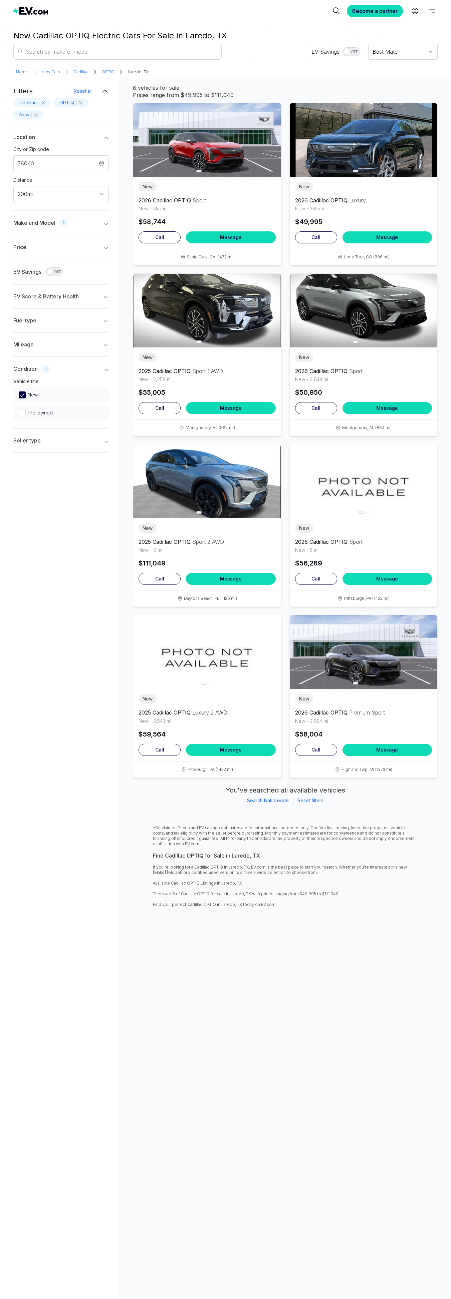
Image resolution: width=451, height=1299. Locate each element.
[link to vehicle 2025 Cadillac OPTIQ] (207, 310)
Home (22, 71)
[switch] (351, 51)
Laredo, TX (138, 71)
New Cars (50, 71)
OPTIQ (108, 71)
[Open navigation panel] (432, 11)
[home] (172, 10)
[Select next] (270, 136)
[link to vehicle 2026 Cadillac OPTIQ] (207, 140)
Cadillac (80, 71)
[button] (61, 138)
